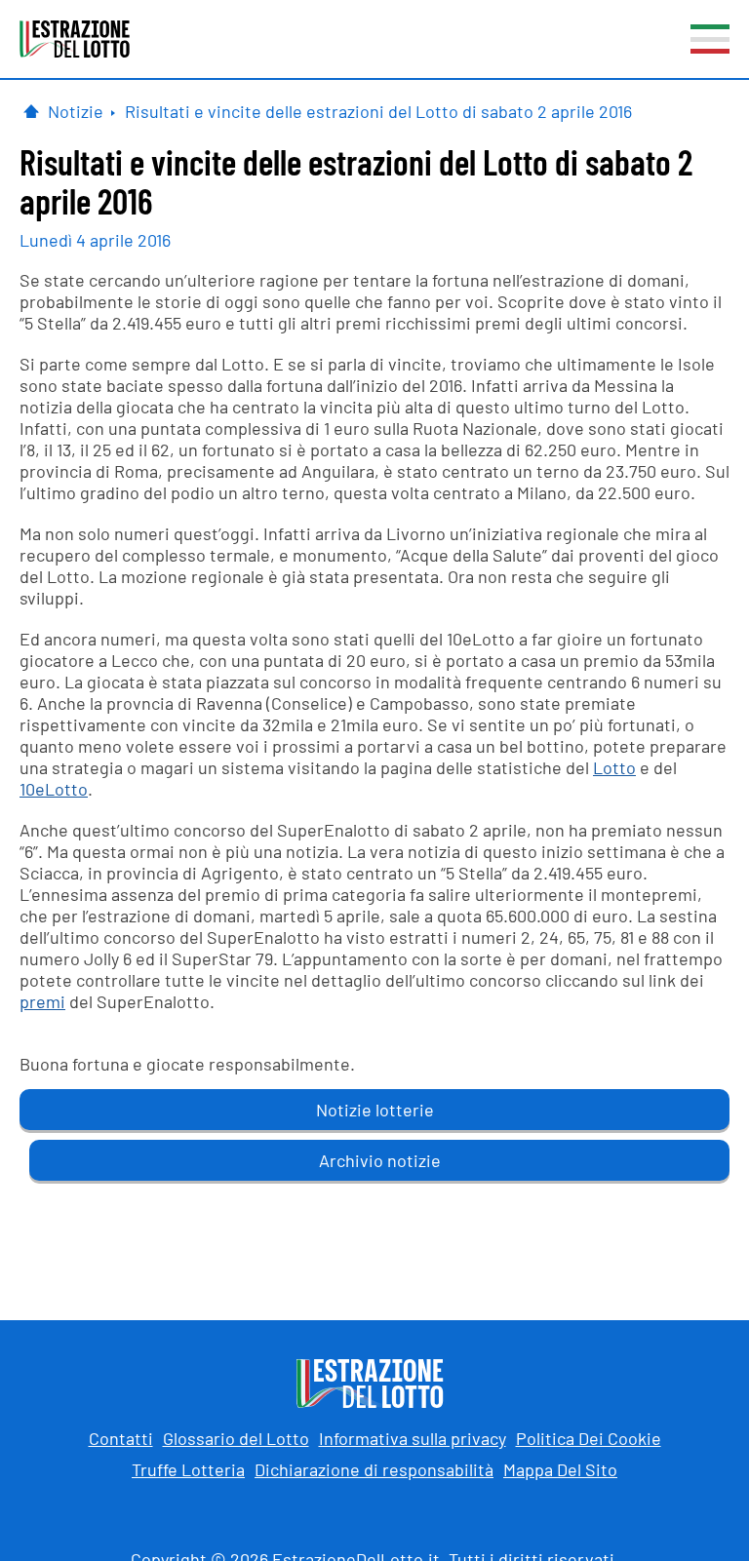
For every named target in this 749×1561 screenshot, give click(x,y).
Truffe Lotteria (188, 1469)
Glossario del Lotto (236, 1438)
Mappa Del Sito (560, 1469)
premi (42, 1001)
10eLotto (54, 789)
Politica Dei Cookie (588, 1438)
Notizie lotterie (375, 1109)
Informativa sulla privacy (412, 1438)
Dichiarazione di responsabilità (374, 1469)
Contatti (121, 1438)
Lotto (614, 767)
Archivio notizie (380, 1160)
